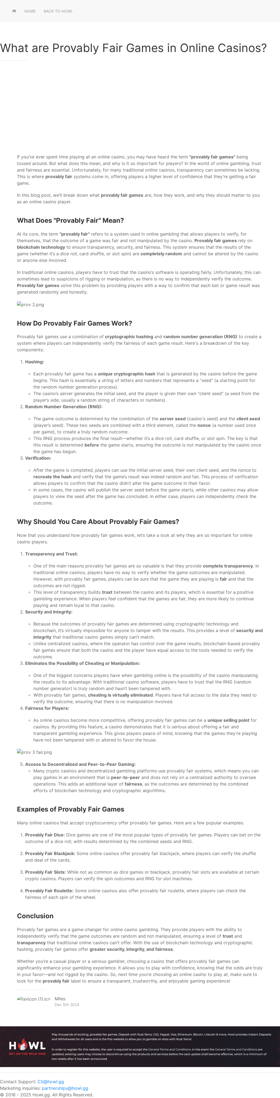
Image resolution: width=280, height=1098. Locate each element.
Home (30, 11)
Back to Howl (58, 11)
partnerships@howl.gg (65, 1088)
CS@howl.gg (50, 1081)
